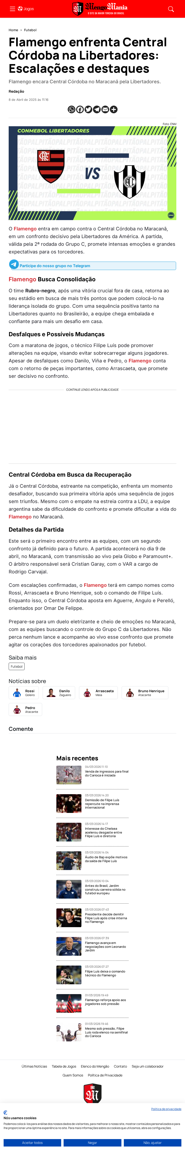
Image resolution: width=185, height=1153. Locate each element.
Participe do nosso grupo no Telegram (55, 265)
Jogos (29, 8)
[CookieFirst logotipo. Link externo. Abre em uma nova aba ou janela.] (5, 1113)
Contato (120, 1066)
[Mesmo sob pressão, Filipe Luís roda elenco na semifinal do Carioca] (70, 1032)
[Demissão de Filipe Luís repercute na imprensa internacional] (70, 803)
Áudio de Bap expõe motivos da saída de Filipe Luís (106, 859)
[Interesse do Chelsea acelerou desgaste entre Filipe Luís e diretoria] (70, 832)
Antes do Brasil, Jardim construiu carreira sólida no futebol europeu (105, 889)
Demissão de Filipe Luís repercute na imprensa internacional (102, 804)
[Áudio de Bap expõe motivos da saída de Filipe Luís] (70, 860)
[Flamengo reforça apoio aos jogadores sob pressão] (70, 1003)
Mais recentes (77, 758)
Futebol (30, 30)
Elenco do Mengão (95, 1066)
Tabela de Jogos (64, 1066)
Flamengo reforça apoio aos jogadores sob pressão (105, 1002)
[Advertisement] (92, 425)
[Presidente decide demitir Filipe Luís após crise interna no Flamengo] (70, 917)
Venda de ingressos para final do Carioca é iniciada (106, 773)
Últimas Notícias (34, 1066)
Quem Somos (73, 1075)
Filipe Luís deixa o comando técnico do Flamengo (105, 973)
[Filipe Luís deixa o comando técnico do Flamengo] (70, 975)
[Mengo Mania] (100, 9)
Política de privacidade (166, 1109)
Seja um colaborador (148, 1066)
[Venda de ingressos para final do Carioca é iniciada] (70, 775)
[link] (12, 9)
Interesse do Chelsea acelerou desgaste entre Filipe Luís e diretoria (103, 832)
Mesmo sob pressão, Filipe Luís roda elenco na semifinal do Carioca (106, 1032)
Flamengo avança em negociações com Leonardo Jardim (105, 946)
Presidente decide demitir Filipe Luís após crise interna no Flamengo (106, 918)
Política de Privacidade (105, 1075)
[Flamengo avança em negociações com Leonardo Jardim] (70, 946)
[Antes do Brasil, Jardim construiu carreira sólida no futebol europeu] (70, 889)
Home (13, 30)
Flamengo (25, 229)
